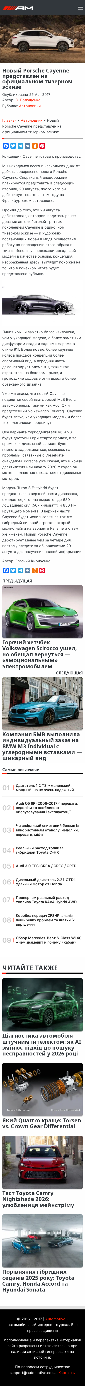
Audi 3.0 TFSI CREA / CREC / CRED (46, 866)
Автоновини (30, 106)
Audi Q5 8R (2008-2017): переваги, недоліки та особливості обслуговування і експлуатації (47, 807)
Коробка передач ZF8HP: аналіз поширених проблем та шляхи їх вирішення (45, 919)
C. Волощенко (28, 100)
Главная (9, 120)
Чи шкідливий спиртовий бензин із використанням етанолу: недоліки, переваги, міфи (47, 829)
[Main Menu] (80, 8)
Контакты (66, 1372)
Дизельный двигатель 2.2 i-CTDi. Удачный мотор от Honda (46, 881)
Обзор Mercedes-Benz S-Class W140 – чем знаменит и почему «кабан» (49, 940)
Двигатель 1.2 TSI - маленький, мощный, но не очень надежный (45, 787)
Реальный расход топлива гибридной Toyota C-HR (39, 850)
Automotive (55, 1319)
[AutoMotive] (17, 7)
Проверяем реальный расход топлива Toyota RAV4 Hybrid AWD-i (47, 899)
